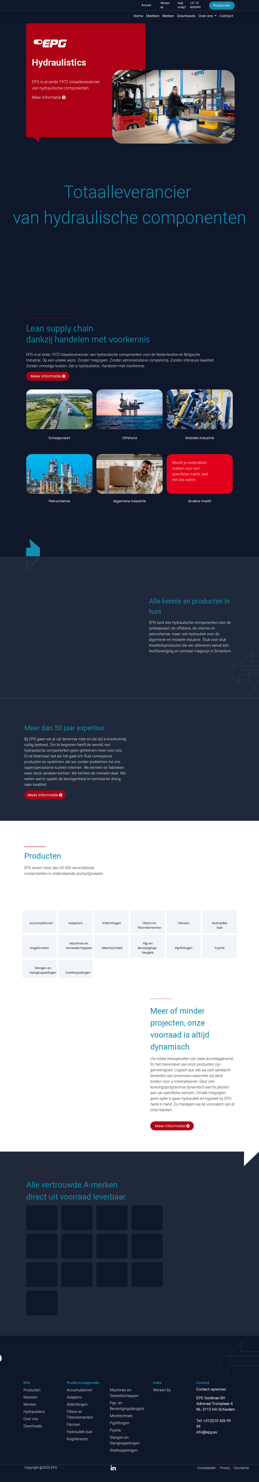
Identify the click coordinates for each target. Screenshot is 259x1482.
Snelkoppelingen (78, 972)
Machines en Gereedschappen (79, 945)
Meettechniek (112, 948)
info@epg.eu (206, 1432)
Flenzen (183, 923)
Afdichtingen (111, 923)
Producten (221, 5)
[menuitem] (138, 16)
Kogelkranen (39, 948)
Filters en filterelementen (149, 925)
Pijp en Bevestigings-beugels (148, 948)
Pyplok (220, 948)
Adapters (75, 923)
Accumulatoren (41, 923)
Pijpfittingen (183, 948)
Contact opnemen (211, 1389)
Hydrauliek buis (219, 925)
